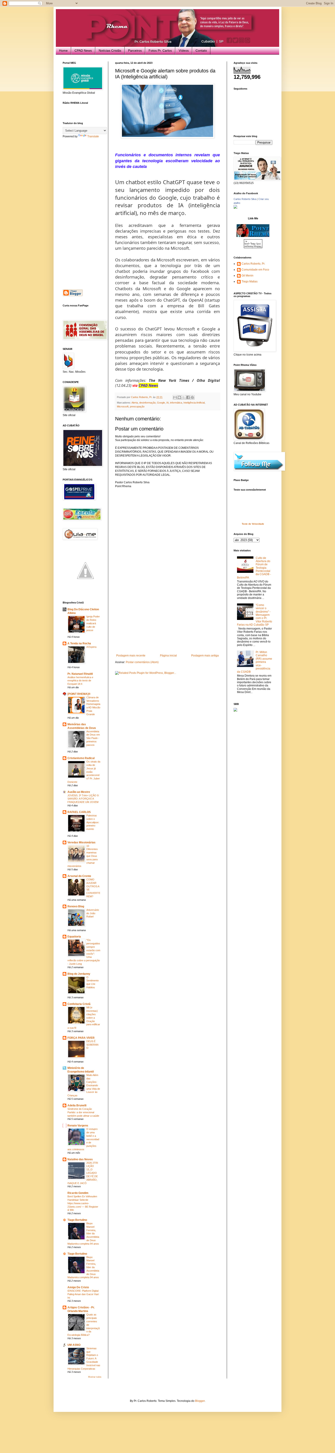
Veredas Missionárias (81, 842)
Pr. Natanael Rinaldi (80, 673)
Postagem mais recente (130, 655)
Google (161, 402)
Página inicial (168, 655)
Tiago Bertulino (77, 1220)
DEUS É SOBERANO (92, 1044)
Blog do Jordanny (78, 973)
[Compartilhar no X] (183, 397)
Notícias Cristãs (110, 50)
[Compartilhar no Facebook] (188, 397)
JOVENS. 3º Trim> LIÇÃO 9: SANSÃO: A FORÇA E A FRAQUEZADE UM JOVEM (83, 799)
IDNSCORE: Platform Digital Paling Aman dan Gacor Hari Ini (83, 1294)
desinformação (147, 402)
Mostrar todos (94, 1377)
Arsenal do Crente (79, 876)
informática (176, 402)
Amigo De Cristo (78, 1287)
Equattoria (74, 936)
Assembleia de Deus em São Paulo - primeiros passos (93, 738)
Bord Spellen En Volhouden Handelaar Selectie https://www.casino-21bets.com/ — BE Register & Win (82, 1203)
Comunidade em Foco (255, 269)
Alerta (134, 402)
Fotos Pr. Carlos (160, 50)
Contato (201, 50)
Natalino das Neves (80, 1159)
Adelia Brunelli (76, 1105)
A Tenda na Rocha (79, 643)
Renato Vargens (77, 1125)
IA (167, 402)
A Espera (91, 646)
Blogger (200, 1401)
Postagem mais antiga (205, 655)
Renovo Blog (75, 906)
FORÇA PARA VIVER (81, 1037)
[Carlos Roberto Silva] (235, 207)
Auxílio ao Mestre (78, 792)
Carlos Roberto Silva (245, 199)
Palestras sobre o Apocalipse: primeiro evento (92, 822)
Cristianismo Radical (81, 758)
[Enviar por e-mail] (175, 397)
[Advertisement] (167, 619)
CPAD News (83, 50)
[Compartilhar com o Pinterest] (192, 397)
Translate (93, 136)
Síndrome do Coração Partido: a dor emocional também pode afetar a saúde (83, 1112)
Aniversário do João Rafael (92, 913)
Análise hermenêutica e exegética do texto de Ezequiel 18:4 (80, 680)
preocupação (137, 406)
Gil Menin (247, 275)
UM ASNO (73, 1345)
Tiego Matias (250, 281)
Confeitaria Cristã (78, 1004)
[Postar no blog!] (179, 397)
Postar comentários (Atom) (142, 662)
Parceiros (135, 50)
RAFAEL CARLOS (79, 812)
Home (63, 50)
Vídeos (184, 50)
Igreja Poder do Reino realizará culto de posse (93, 623)
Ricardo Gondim (77, 1193)
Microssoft (123, 406)
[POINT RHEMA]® (78, 694)
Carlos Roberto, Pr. (253, 263)
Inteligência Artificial (194, 402)
